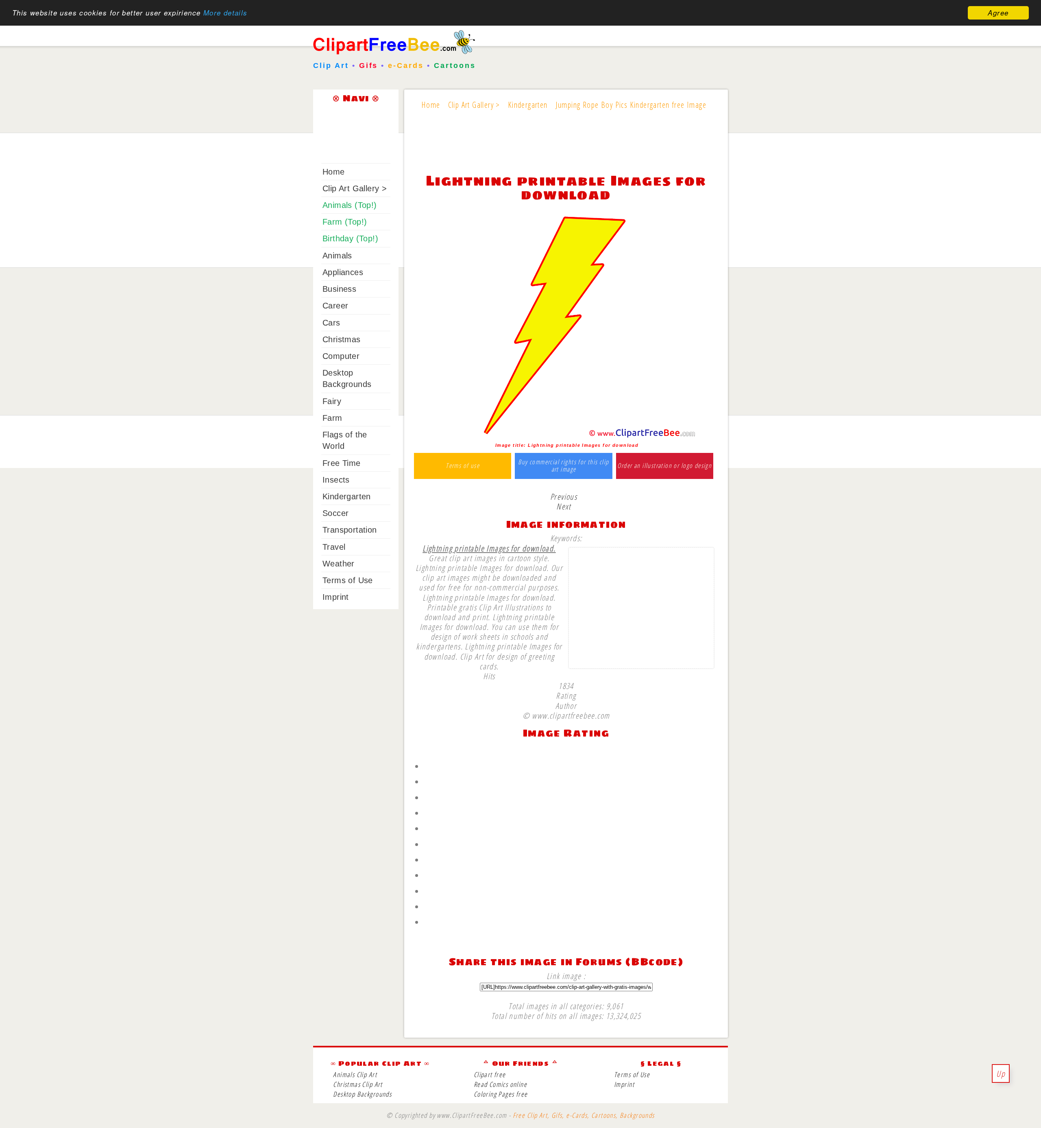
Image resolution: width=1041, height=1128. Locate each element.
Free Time (341, 463)
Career (335, 305)
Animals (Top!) (349, 205)
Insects (336, 479)
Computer (340, 356)
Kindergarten (346, 496)
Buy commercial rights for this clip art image (563, 466)
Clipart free (490, 1074)
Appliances (342, 272)
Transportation (349, 529)
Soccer (335, 513)
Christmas (341, 339)
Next (563, 506)
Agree (998, 12)
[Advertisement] (566, 147)
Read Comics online (500, 1084)
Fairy (331, 401)
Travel (333, 546)
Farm (332, 417)
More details (225, 13)
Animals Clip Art (355, 1074)
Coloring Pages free (501, 1094)
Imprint (335, 596)
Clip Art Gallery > (354, 188)
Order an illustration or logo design (664, 466)
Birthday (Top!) (350, 238)
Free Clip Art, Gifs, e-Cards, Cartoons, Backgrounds (584, 1115)
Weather (338, 563)
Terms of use (462, 466)
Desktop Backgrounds (362, 1094)
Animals (337, 255)
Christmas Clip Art (357, 1084)
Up (1000, 1073)
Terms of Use (347, 580)
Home (333, 171)
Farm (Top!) (344, 221)
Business (339, 288)
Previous (563, 496)
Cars (331, 322)
